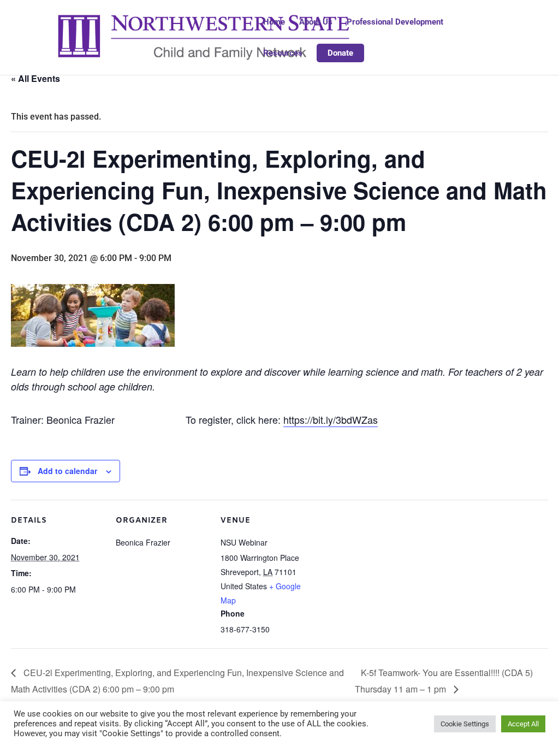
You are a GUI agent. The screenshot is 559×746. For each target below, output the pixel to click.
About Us (315, 22)
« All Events (35, 78)
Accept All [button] (523, 724)
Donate (340, 53)
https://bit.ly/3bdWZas (330, 419)
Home (274, 22)
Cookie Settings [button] (465, 724)
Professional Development (395, 22)
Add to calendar (67, 470)
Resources (282, 53)
